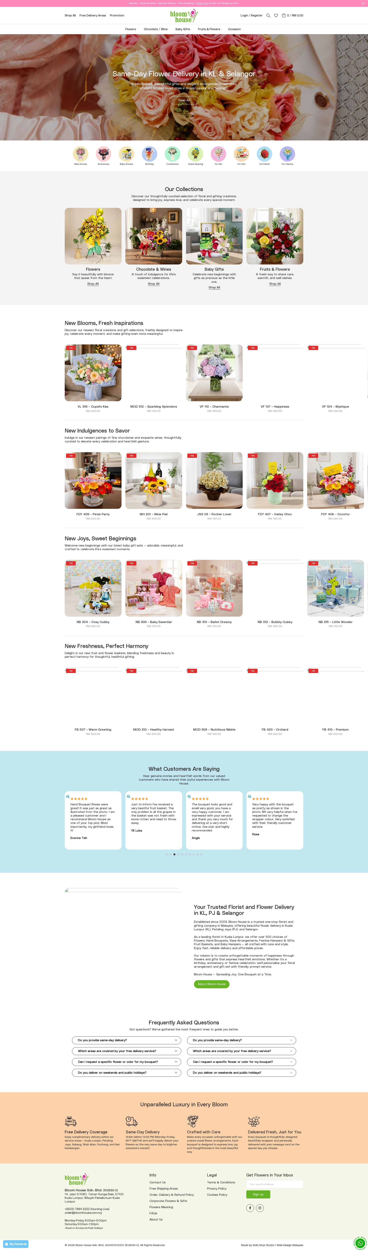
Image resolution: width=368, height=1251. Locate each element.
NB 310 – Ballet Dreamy (214, 622)
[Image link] (93, 235)
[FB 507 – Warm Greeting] (93, 695)
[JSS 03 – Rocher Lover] (214, 480)
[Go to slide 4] (178, 855)
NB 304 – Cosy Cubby (93, 622)
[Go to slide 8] (194, 855)
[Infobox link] (80, 155)
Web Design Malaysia (290, 1245)
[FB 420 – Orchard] (274, 695)
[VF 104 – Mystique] (335, 372)
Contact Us (158, 1182)
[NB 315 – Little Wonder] (335, 588)
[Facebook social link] (250, 1208)
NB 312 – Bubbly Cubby (275, 622)
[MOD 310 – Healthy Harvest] (153, 695)
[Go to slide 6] (186, 855)
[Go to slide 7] (190, 855)
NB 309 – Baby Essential (154, 622)
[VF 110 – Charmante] (214, 372)
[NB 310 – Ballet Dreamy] (214, 588)
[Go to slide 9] (198, 855)
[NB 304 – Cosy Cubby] (93, 588)
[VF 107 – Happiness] (274, 372)
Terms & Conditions (221, 1182)
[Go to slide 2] (171, 855)
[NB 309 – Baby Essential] (153, 588)
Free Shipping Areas (164, 1188)
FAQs (153, 1213)
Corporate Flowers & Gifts (168, 1201)
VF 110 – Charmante (214, 406)
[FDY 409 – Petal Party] (93, 480)
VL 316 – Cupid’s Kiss (93, 406)
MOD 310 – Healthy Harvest (153, 729)
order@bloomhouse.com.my (83, 1212)
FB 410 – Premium (335, 729)
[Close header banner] (363, 3)
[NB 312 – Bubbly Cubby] (274, 588)
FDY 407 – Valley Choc (275, 514)
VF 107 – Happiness (275, 406)
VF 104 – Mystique (335, 406)
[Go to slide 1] (167, 855)
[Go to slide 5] (182, 855)
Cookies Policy (217, 1194)
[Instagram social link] (260, 1208)
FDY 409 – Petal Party (93, 514)
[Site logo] (184, 15)
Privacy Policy (216, 1188)
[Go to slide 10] (201, 855)
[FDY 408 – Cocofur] (335, 480)
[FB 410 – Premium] (335, 695)
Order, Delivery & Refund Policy (172, 1194)
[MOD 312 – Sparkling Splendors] (153, 372)
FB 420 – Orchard (275, 729)
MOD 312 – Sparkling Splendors (153, 406)
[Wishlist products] (276, 15)
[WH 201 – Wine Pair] (153, 480)
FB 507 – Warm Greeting (93, 729)
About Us (156, 1219)
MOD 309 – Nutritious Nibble (214, 729)
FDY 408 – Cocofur (335, 514)
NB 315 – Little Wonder (336, 622)
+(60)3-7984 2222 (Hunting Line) (87, 1209)
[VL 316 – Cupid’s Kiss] (93, 372)
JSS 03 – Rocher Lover (214, 514)
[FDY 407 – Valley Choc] (274, 480)
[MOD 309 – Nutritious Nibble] (214, 695)
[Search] (268, 15)
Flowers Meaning (161, 1207)
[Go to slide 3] (174, 855)
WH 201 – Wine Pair (154, 514)
